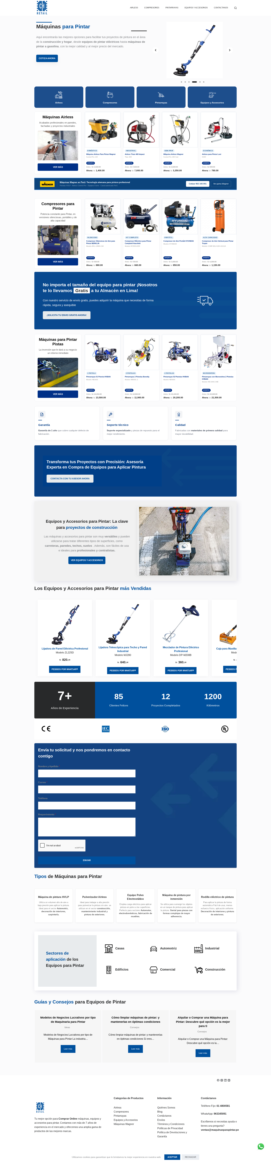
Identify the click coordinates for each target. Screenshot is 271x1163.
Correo (42, 782)
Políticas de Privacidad (170, 1128)
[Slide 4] (194, 82)
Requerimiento (47, 814)
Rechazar (190, 1157)
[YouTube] (229, 1080)
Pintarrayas (120, 1115)
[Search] (235, 8)
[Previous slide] (155, 50)
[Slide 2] (185, 82)
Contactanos (221, 8)
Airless (134, 8)
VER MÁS (58, 167)
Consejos (134, 1027)
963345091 (220, 1113)
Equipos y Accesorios (196, 8)
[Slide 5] (200, 82)
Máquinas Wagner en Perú (72, 182)
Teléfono (43, 798)
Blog (159, 1111)
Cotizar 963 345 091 (198, 184)
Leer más (68, 1049)
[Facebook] (218, 1080)
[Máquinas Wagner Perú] (47, 184)
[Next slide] (230, 50)
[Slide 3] (189, 82)
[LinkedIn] (225, 1080)
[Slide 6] (204, 82)
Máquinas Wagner (124, 1124)
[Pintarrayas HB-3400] (65, 625)
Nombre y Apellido (49, 766)
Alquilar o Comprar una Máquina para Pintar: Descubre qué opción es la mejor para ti (203, 1022)
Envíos (161, 1120)
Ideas (67, 1027)
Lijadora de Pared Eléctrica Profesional (65, 648)
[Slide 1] (181, 82)
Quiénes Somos (166, 1107)
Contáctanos (164, 1115)
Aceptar (172, 1157)
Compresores (151, 8)
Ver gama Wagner (221, 184)
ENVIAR (87, 860)
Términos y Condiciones (170, 1124)
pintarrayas (171, 8)
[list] (193, 50)
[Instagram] (222, 1080)
